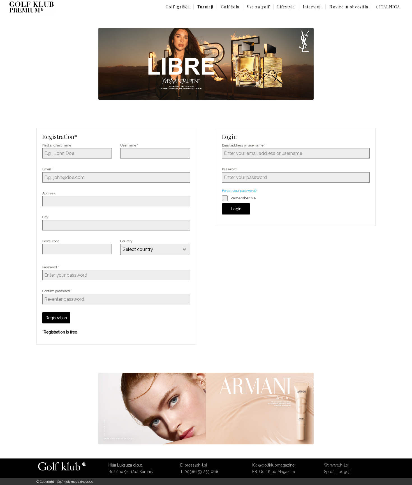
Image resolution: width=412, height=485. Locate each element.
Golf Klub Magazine (277, 471)
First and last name (56, 145)
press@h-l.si (195, 465)
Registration (56, 318)
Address (48, 193)
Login (236, 209)
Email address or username (243, 145)
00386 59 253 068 (201, 471)
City (45, 217)
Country (126, 241)
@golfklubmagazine (276, 465)
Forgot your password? (239, 191)
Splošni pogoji (337, 471)
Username (129, 145)
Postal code (50, 241)
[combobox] (155, 249)
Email (47, 169)
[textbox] (150, 249)
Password (50, 267)
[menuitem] (177, 7)
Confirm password (57, 291)
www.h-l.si (339, 465)
